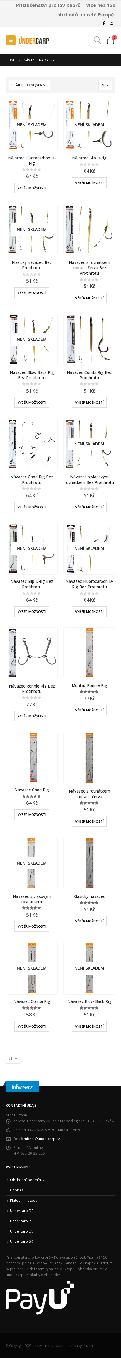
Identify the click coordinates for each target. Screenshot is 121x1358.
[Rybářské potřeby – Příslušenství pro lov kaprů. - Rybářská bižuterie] (34, 40)
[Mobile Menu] (11, 40)
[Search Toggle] (97, 40)
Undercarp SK (21, 1241)
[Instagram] (111, 23)
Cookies (17, 1190)
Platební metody (23, 1200)
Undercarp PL (21, 1221)
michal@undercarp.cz (42, 1138)
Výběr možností (32, 188)
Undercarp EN (21, 1231)
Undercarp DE (21, 1210)
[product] (89, 229)
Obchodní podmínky (27, 1179)
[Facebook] (103, 23)
